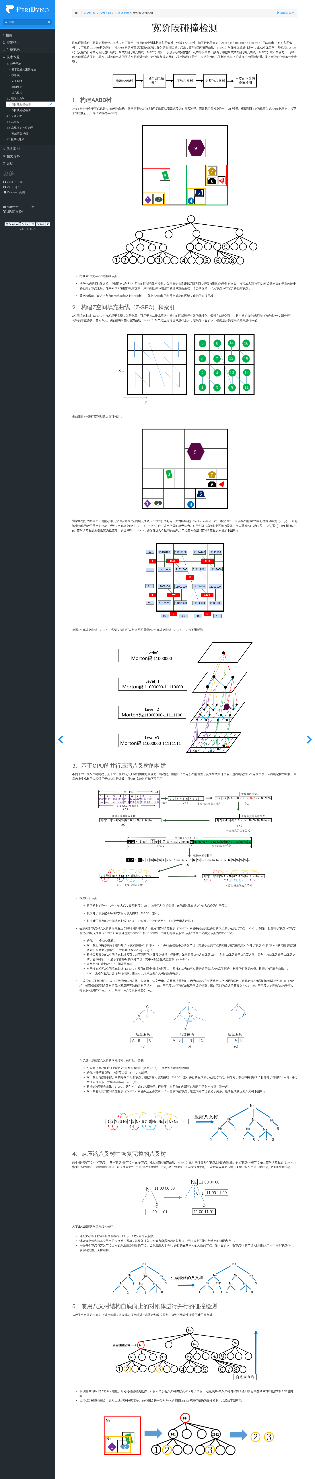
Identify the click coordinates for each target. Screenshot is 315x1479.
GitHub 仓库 (14, 182)
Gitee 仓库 (13, 187)
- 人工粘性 (15, 81)
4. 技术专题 (11, 57)
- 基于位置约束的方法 (22, 69)
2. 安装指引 (11, 42)
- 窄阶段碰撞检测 (20, 110)
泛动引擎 (90, 13)
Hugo (33, 229)
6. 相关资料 (11, 156)
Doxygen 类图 (15, 192)
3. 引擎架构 (11, 50)
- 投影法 (14, 75)
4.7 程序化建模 (15, 139)
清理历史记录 (15, 211)
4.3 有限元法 (14, 116)
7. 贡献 (8, 163)
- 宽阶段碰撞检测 (20, 104)
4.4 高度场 (12, 122)
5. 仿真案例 (11, 149)
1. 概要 (7, 35)
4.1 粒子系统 (13, 63)
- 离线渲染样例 (18, 133)
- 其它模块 (15, 92)
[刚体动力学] (60, 739)
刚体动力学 (122, 13)
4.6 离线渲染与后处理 (19, 127)
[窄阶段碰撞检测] (309, 739)
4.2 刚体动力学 (15, 98)
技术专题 (105, 13)
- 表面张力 (15, 87)
